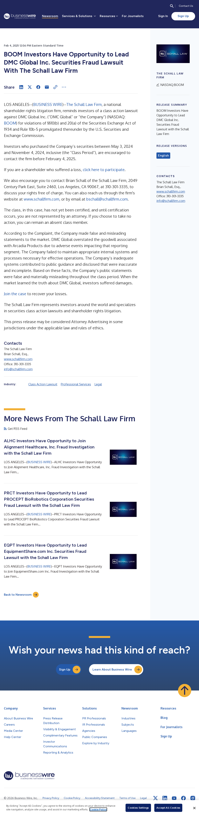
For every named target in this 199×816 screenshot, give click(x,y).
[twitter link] (155, 798)
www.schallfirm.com (41, 199)
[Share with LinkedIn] (21, 87)
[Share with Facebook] (38, 87)
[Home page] (20, 16)
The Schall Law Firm (84, 104)
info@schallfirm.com (18, 369)
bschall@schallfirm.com (107, 199)
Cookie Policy (98, 809)
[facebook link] (183, 798)
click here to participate (104, 169)
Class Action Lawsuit (42, 384)
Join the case (15, 293)
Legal (98, 384)
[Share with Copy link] (55, 87)
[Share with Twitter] (30, 87)
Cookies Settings (138, 807)
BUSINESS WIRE (47, 104)
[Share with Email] (47, 87)
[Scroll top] (184, 690)
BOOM (10, 122)
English (163, 155)
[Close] (194, 808)
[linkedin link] (164, 798)
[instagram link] (192, 798)
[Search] (172, 6)
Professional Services (76, 384)
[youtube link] (174, 798)
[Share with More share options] (64, 87)
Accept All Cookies (168, 807)
